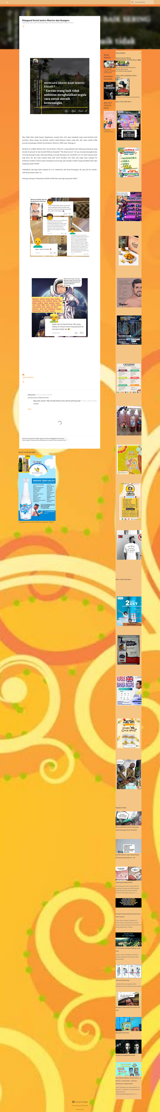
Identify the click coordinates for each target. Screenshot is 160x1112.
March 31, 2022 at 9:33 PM (89, 401)
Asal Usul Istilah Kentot (123, 980)
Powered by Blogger (81, 1102)
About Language (28, 377)
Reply (29, 409)
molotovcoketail (84, 1105)
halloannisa (32, 395)
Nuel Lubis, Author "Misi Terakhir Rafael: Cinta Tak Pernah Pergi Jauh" (57, 401)
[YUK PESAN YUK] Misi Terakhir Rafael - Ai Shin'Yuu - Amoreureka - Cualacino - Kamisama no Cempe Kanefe (128, 1080)
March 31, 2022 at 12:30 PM (44, 395)
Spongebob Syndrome (122, 1033)
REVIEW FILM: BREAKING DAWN (125, 1055)
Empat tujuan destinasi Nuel (124, 882)
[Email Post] (23, 375)
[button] (23, 26)
